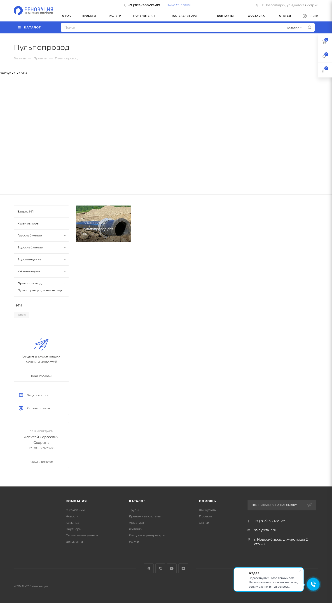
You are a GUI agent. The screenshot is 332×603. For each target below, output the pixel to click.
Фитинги (136, 529)
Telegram (149, 568)
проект (21, 314)
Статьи (204, 522)
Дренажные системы (145, 516)
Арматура (136, 522)
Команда (72, 522)
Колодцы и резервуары (147, 535)
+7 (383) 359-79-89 (144, 5)
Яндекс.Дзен (183, 568)
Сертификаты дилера (82, 535)
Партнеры (74, 529)
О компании (75, 510)
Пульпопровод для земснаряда (40, 290)
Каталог (137, 501)
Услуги (134, 541)
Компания (76, 501)
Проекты (206, 516)
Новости (72, 516)
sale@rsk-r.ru (265, 530)
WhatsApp (172, 568)
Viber (160, 568)
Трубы (134, 510)
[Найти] (310, 27)
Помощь (207, 501)
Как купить (207, 510)
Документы (74, 541)
